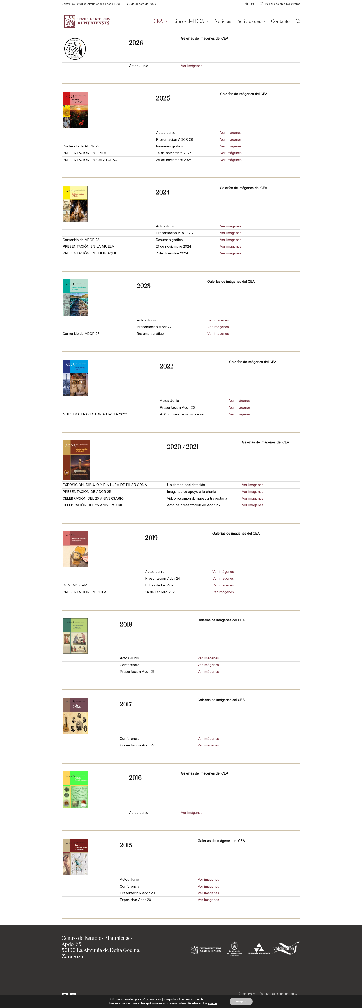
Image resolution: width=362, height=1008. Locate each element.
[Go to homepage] (88, 21)
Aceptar (241, 1001)
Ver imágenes (191, 66)
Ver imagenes (218, 327)
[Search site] (298, 22)
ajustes (212, 1003)
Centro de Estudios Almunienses (269, 994)
